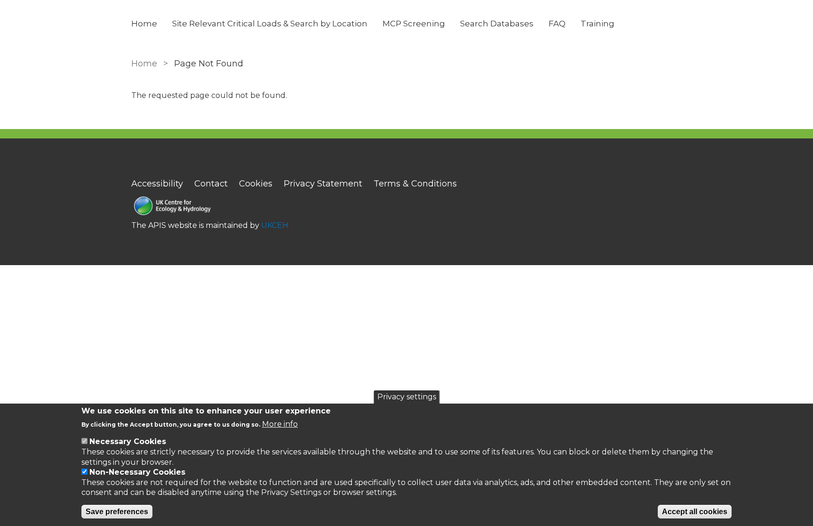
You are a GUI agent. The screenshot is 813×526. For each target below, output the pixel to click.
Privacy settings (406, 396)
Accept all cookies (694, 512)
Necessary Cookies (127, 441)
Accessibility (157, 183)
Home (144, 23)
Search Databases (497, 23)
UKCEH (274, 225)
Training (597, 23)
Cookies (255, 183)
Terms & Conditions (415, 183)
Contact (211, 183)
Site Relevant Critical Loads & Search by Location (269, 23)
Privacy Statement (323, 183)
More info (280, 423)
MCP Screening (414, 23)
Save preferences (117, 512)
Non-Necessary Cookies (137, 472)
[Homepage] (209, 207)
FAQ (557, 23)
